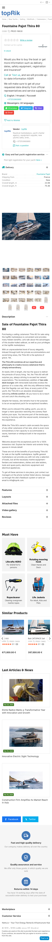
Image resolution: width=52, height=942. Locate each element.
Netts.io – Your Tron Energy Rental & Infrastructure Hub (26, 923)
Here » (39, 160)
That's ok (44, 938)
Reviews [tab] (6, 517)
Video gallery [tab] (9, 510)
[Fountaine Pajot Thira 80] (26, 226)
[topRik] (11, 13)
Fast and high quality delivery (26, 842)
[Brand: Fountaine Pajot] (42, 46)
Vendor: (16, 129)
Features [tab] (7, 490)
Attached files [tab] (10, 503)
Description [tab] (8, 316)
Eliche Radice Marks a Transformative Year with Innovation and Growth (23, 711)
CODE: (4, 31)
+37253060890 (14, 99)
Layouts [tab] (6, 496)
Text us (16, 75)
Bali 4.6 (5, 638)
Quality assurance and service (26, 864)
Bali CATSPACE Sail (36, 638)
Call (6, 75)
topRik (24, 129)
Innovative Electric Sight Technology (20, 756)
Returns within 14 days (26, 889)
